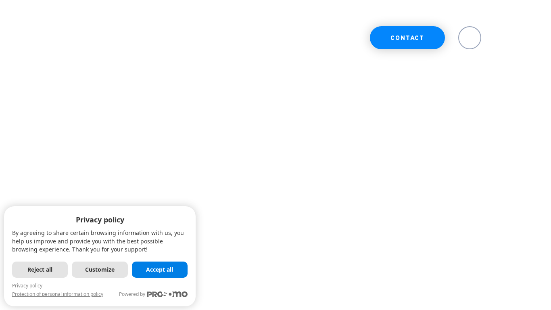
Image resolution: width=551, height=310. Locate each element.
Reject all (39, 269)
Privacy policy (27, 285)
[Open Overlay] (516, 37)
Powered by (132, 294)
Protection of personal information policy (57, 294)
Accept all (159, 269)
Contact (407, 38)
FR (470, 38)
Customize (100, 269)
